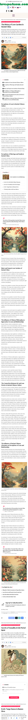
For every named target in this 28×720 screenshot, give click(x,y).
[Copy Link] (8, 38)
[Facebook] (6, 11)
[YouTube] (11, 11)
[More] (12, 38)
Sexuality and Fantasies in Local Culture (11, 21)
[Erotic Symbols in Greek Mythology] (6, 177)
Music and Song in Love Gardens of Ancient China (14, 88)
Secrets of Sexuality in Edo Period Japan (12, 184)
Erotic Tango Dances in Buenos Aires (11, 186)
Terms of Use (13, 611)
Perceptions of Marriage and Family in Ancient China (13, 85)
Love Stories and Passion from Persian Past (12, 592)
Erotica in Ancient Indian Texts (9, 596)
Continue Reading (14, 697)
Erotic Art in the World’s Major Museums (12, 182)
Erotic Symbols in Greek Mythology (17, 177)
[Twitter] (8, 11)
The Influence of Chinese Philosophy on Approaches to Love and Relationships (11, 91)
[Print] (10, 38)
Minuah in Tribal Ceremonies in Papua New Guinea (13, 590)
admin (6, 40)
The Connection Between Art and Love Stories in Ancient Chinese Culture (13, 95)
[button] (13, 15)
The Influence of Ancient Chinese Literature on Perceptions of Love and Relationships (13, 99)
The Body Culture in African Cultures (11, 189)
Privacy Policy (5, 613)
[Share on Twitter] (6, 38)
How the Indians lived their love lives (10, 594)
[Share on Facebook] (4, 38)
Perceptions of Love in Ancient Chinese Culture (13, 82)
